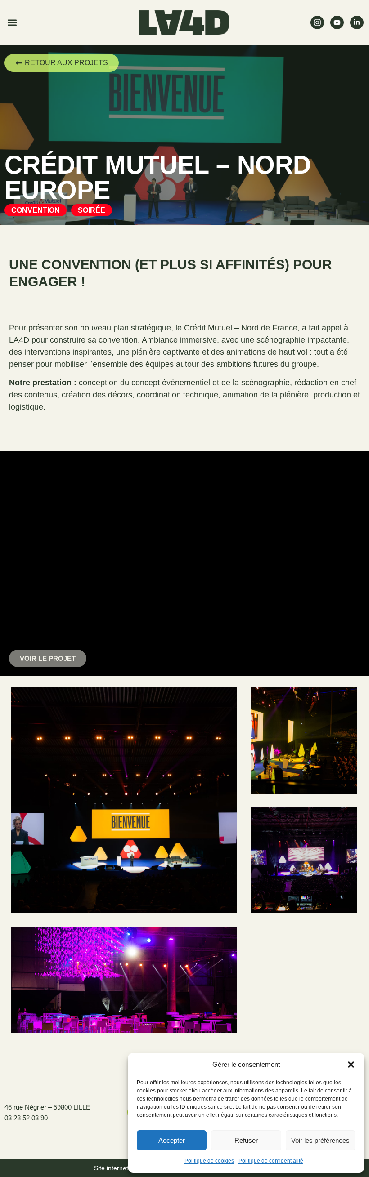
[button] (351, 1064)
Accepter (171, 1140)
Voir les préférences (320, 1140)
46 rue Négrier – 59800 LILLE (47, 1107)
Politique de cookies (209, 1161)
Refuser (246, 1140)
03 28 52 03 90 (26, 1118)
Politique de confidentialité (270, 1161)
